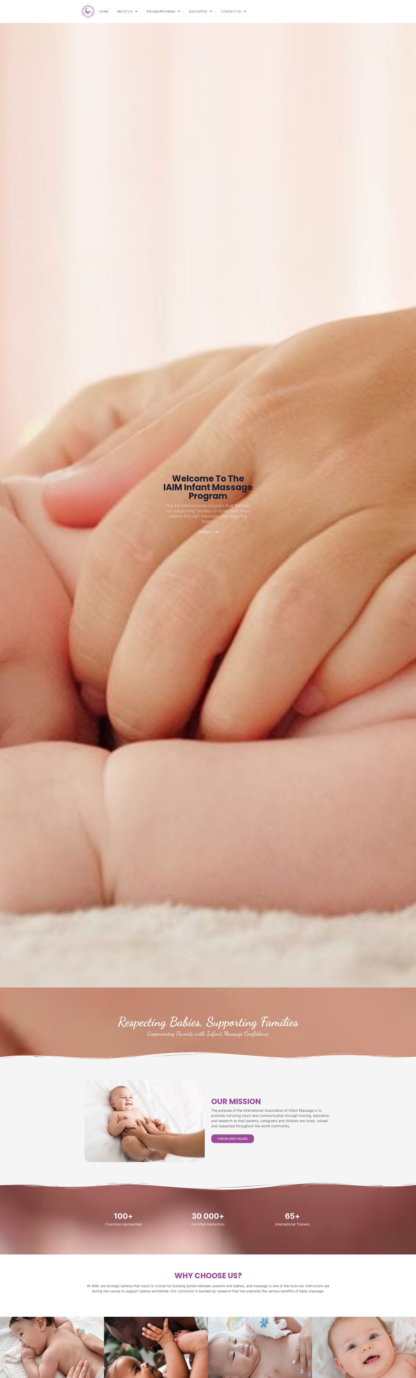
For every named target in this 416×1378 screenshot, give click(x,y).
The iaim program (160, 11)
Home (103, 11)
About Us (124, 11)
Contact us (231, 11)
